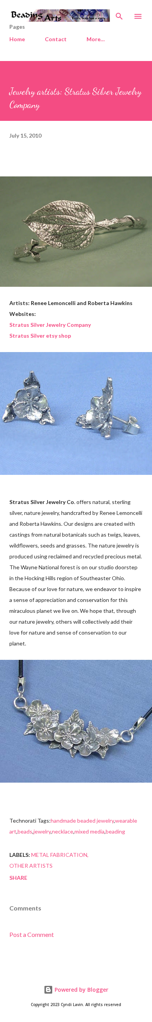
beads (25, 831)
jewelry (42, 831)
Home (17, 39)
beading (115, 831)
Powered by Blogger (80, 989)
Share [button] (18, 877)
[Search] (119, 14)
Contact (56, 39)
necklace (62, 831)
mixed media (89, 831)
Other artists (31, 865)
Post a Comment (31, 934)
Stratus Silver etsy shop (40, 335)
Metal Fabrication (59, 854)
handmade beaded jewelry (82, 820)
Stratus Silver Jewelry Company (50, 324)
